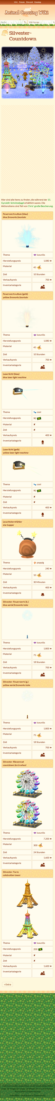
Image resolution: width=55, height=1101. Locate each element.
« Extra (7, 984)
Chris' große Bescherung (40, 206)
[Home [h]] (27, 11)
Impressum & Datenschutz (33, 1095)
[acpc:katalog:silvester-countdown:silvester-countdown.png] (27, 72)
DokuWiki (14, 1095)
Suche (25, 22)
